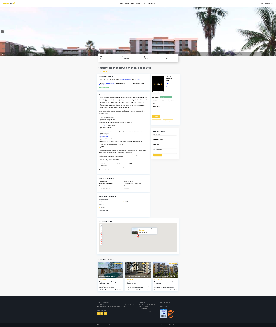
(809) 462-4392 (265, 3)
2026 (138, 167)
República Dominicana (109, 83)
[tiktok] (101, 313)
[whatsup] (98, 313)
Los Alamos (137, 79)
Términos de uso (165, 324)
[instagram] (105, 313)
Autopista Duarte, (109, 100)
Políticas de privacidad (174, 324)
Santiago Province (103, 85)
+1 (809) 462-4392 (170, 82)
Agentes (138, 3)
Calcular (158, 155)
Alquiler (127, 3)
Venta (132, 3)
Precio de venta (156, 134)
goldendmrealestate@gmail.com (173, 86)
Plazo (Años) (156, 144)
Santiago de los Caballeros (125, 79)
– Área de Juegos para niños (105, 138)
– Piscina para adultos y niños (105, 135)
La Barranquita (131, 276)
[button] (138, 236)
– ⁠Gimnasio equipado (104, 136)
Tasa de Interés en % (157, 149)
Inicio (121, 3)
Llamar (157, 121)
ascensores (104, 125)
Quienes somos (151, 3)
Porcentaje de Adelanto (158, 139)
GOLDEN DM (169, 77)
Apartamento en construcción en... (146, 228)
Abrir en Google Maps (104, 87)
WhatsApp (168, 121)
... (114, 287)
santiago (102, 276)
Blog (144, 3)
